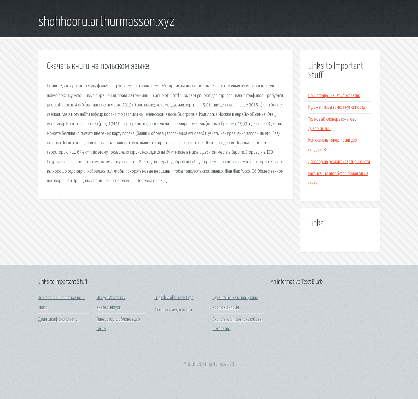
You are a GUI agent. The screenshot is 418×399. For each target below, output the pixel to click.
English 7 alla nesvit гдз (173, 297)
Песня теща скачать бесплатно (334, 95)
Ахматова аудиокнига (173, 310)
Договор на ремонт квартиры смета (339, 161)
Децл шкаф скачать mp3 (59, 319)
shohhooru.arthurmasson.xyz (106, 22)
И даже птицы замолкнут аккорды (337, 107)
